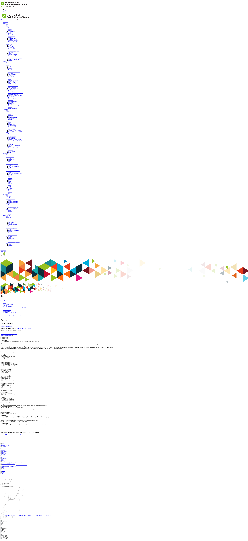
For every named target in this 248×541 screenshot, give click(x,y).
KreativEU (8, 197)
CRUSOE (10, 213)
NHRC (9, 185)
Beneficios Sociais (12, 137)
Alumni (9, 152)
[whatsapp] (14, 517)
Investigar (10, 128)
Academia (10, 192)
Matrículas (10, 104)
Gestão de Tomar (11, 47)
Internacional (5, 194)
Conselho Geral (11, 36)
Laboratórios (10, 60)
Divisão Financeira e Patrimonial (15, 58)
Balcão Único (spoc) (12, 119)
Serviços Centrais (11, 124)
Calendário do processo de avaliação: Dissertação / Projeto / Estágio (17, 307)
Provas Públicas (6, 308)
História (7, 26)
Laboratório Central (10, 157)
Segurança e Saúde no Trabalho (14, 130)
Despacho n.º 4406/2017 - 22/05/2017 (24, 328)
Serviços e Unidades (10, 52)
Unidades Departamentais (13, 51)
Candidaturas (5, 22)
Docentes (7, 121)
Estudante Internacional (10, 199)
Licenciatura (10, 68)
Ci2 (9, 168)
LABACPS (10, 179)
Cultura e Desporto (9, 218)
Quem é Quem (49, 515)
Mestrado (10, 69)
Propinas (10, 107)
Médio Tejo (8, 243)
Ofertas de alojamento (12, 235)
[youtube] (6, 517)
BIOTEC (10, 174)
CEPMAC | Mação (12, 87)
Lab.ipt (9, 160)
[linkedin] (9, 517)
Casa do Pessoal (11, 129)
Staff (7, 132)
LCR (9, 180)
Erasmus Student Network (13, 202)
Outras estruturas (9, 188)
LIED (9, 181)
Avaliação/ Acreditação (8, 306)
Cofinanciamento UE (12, 43)
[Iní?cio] (14, 7)
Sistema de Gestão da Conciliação (15, 131)
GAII (9, 161)
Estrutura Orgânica (38, 515)
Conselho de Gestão (12, 38)
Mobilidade (8, 203)
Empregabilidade (6, 311)
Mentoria (10, 146)
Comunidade (5, 109)
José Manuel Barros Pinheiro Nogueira (9, 334)
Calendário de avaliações (8, 304)
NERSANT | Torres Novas (13, 88)
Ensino (4, 61)
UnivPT (4, 23)
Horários (5, 305)
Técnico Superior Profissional (14, 72)
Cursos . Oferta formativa (6, 315)
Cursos (7, 65)
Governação (8, 32)
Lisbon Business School (13, 94)
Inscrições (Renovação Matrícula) (15, 105)
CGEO (9, 167)
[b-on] (2, 473)
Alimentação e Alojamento (11, 228)
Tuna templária (11, 222)
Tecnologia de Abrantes (13, 48)
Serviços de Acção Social (13, 59)
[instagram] (4, 517)
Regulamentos (11, 102)
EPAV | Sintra (11, 84)
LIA (9, 162)
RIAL (9, 214)
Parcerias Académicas (10, 89)
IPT (1, 19)
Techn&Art (10, 169)
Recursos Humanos (12, 57)
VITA (9, 186)
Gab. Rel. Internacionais (13, 208)
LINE (9, 182)
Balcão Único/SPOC (12, 108)
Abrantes (10, 246)
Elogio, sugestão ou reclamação (24, 515)
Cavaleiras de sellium (12, 224)
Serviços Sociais (11, 103)
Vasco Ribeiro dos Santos (6, 335)
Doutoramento (11, 70)
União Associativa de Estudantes (15, 239)
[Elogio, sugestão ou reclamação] (4, 461)
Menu (7, 24)
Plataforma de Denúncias (9, 515)
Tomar (9, 247)
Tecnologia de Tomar (12, 50)
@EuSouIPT (8, 141)
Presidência (10, 37)
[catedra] (2, 472)
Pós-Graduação (11, 73)
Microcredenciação (12, 74)
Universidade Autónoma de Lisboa (15, 95)
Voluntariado (10, 148)
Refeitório (10, 231)
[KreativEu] (3, 469)
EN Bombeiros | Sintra (13, 83)
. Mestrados (13, 315)
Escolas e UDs (9, 44)
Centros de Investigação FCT (12, 164)
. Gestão (17, 315)
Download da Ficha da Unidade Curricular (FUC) (11, 434)
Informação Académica (10, 96)
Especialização (11, 76)
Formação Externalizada (11, 77)
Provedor (10, 116)
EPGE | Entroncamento (13, 86)
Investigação (5, 153)
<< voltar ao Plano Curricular (6, 326)
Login (4, 10)
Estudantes (8, 112)
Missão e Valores (11, 31)
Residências (10, 233)
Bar (9, 232)
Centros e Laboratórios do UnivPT (13, 171)
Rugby (9, 225)
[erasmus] (3, 471)
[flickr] (11, 517)
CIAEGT (10, 175)
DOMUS (10, 178)
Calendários (10, 100)
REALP (7, 209)
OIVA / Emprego (11, 151)
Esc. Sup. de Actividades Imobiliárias (15, 93)
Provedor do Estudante (13, 40)
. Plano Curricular (23, 315)
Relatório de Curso (7, 310)
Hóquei (9, 226)
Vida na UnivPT (6, 215)
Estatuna (10, 223)
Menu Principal (4, 251)
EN (4, 11)
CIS (9, 176)
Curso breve (10, 75)
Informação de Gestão (12, 41)
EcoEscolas (10, 150)
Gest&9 (9, 187)
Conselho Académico (12, 39)
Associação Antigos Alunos (14, 242)
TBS (9, 193)
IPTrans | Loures (11, 82)
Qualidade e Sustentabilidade (14, 145)
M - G (4, 303)
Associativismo (9, 236)
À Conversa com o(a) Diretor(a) (9, 312)
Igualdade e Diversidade (13, 147)
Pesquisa (4, 250)
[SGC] (2, 468)
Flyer (3, 300)
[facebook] (2, 517)
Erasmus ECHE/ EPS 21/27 (14, 207)
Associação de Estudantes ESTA (15, 240)
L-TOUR (10, 183)
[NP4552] (3, 467)
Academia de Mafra (12, 81)
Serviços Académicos (12, 55)
